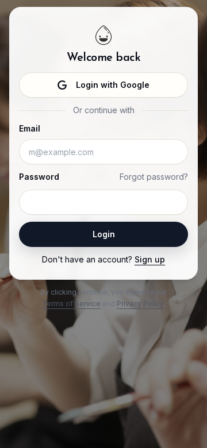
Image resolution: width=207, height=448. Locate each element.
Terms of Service (71, 303)
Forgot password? (154, 176)
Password (39, 176)
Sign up (150, 259)
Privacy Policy (140, 303)
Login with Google (113, 85)
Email (29, 128)
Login (104, 234)
